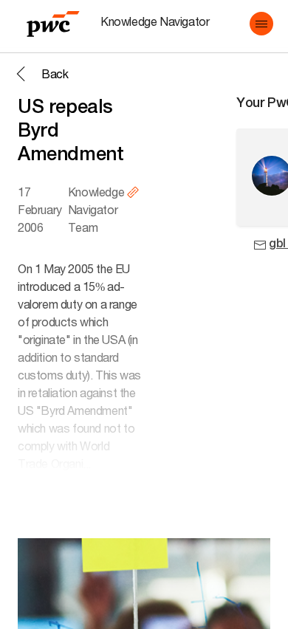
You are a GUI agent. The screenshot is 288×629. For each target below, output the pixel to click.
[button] (261, 23)
